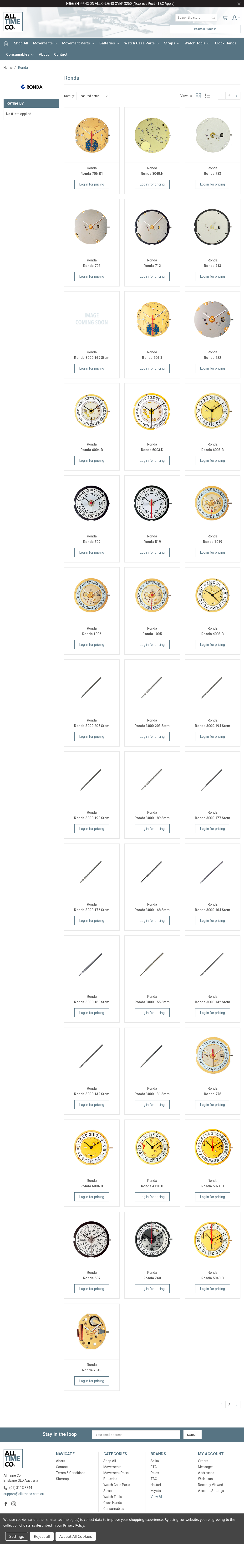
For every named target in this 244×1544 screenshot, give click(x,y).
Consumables (18, 54)
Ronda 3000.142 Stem (212, 1002)
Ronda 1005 (152, 634)
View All (157, 1497)
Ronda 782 (212, 358)
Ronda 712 (152, 266)
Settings (16, 1536)
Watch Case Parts (140, 43)
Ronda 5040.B (212, 1278)
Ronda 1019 (212, 542)
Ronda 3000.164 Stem (212, 910)
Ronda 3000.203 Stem (152, 726)
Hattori (156, 1485)
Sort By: (69, 96)
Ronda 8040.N (152, 173)
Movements (43, 43)
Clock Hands (225, 43)
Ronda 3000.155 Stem (152, 1002)
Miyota (156, 1491)
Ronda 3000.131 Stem (152, 1094)
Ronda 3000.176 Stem (91, 910)
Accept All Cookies (75, 1536)
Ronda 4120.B (152, 1186)
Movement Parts (76, 43)
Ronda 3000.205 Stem (91, 726)
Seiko (155, 1461)
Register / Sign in (205, 29)
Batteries (107, 43)
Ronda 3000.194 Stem (212, 726)
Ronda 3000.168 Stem (152, 910)
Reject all (42, 1536)
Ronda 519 (152, 542)
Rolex (155, 1473)
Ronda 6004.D (92, 450)
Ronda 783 (212, 173)
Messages (206, 1467)
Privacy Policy (73, 1525)
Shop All (21, 43)
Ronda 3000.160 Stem (91, 1002)
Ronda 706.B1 (92, 173)
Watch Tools (195, 43)
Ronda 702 (91, 266)
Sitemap (62, 1479)
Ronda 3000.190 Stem (91, 818)
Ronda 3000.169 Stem (91, 358)
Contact (60, 54)
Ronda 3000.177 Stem (212, 818)
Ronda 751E (92, 1370)
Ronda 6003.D (152, 450)
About (44, 54)
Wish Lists (205, 1479)
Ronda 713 (212, 266)
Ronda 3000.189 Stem (152, 818)
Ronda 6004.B (92, 1186)
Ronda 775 (212, 1094)
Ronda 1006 (92, 634)
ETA (154, 1467)
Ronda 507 (91, 1278)
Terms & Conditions (70, 1473)
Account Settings (211, 1491)
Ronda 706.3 (152, 358)
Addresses (206, 1473)
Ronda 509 (91, 542)
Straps (170, 43)
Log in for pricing (91, 184)
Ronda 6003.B (212, 450)
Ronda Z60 (152, 1278)
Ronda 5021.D (212, 1186)
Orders (203, 1461)
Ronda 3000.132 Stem (91, 1094)
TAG (154, 1479)
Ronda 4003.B (212, 634)
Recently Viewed (210, 1485)
